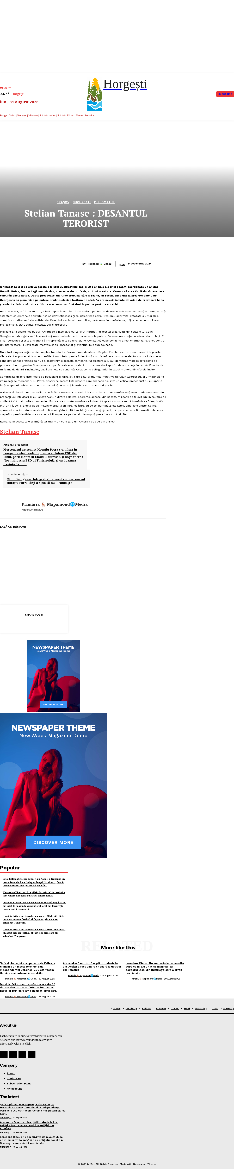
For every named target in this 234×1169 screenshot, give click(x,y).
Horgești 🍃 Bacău (100, 263)
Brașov (63, 202)
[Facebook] (15, 623)
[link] (19, 431)
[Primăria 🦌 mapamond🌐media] (8, 506)
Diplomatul (104, 202)
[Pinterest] (40, 623)
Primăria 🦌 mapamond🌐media (55, 504)
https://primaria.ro (32, 509)
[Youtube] (31, 1054)
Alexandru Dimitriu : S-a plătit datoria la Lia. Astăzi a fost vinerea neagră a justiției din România (34, 894)
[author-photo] (2, 978)
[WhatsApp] (52, 623)
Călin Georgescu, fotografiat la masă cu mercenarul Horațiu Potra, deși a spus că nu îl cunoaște (46, 481)
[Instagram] (13, 1054)
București (82, 202)
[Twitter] (27, 623)
